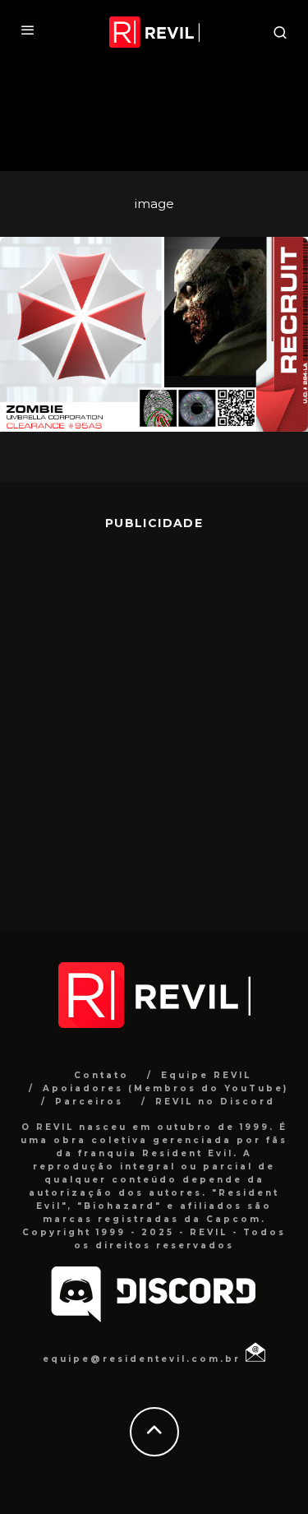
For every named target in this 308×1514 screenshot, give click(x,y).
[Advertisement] (154, 717)
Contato (101, 1075)
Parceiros (89, 1101)
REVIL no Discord (215, 1101)
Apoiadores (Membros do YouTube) (165, 1088)
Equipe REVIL (206, 1075)
